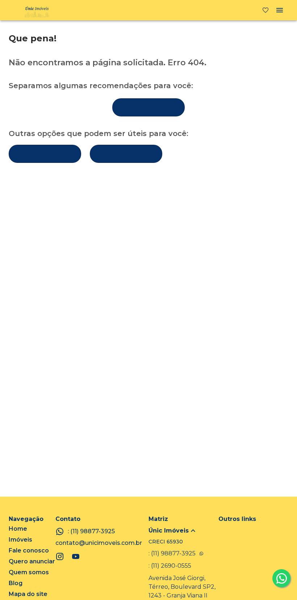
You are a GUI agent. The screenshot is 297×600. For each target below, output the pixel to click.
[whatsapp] (281, 578)
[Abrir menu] (279, 10)
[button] (183, 530)
